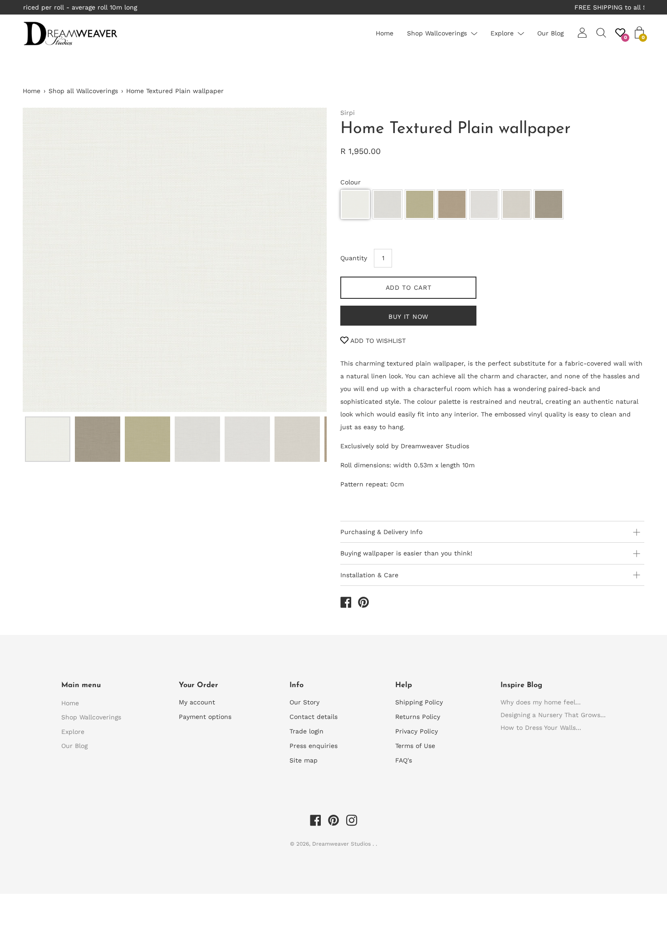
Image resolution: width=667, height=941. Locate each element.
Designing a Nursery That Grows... (553, 714)
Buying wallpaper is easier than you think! (406, 553)
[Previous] (45, 260)
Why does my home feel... (540, 702)
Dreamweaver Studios (342, 844)
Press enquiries (313, 745)
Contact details (313, 716)
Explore (502, 33)
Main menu (81, 685)
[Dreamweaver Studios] (345, 603)
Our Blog (550, 33)
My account (197, 702)
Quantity (353, 258)
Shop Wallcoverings (437, 33)
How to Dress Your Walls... (540, 727)
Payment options (205, 716)
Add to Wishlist (377, 340)
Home (384, 33)
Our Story (304, 702)
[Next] (304, 260)
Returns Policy (417, 716)
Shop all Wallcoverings (83, 90)
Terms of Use (415, 745)
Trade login (306, 731)
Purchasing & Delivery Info (381, 531)
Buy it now (408, 316)
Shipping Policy (419, 702)
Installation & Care (369, 575)
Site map (303, 760)
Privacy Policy (416, 731)
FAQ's (403, 760)
